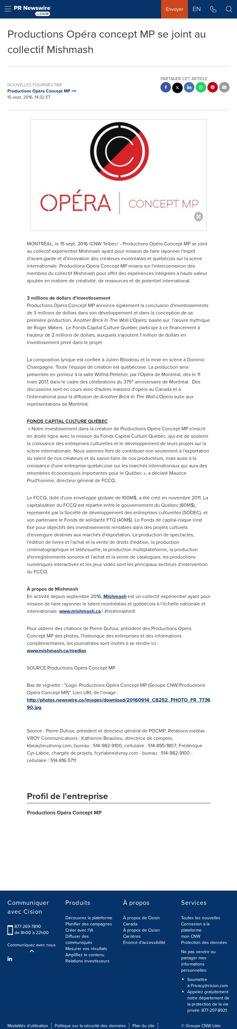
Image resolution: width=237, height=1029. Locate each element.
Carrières (132, 936)
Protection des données (204, 942)
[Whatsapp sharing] (201, 88)
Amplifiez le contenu (84, 955)
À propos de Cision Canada (141, 921)
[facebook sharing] (165, 88)
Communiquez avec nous (31, 945)
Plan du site (143, 1026)
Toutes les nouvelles (200, 918)
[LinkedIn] (10, 959)
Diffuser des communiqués (78, 939)
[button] (118, 169)
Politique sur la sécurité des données (90, 1026)
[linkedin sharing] (189, 88)
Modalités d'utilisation (27, 1026)
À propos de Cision (141, 930)
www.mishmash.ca (80, 611)
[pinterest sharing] (212, 88)
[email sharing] (224, 88)
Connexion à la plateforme (195, 927)
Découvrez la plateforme (88, 918)
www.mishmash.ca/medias (56, 650)
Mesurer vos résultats (86, 948)
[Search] (229, 9)
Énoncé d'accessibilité (144, 942)
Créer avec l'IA (79, 930)
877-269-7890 (28, 926)
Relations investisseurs (87, 961)
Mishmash (115, 596)
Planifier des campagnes (88, 924)
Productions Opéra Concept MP (64, 813)
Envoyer (174, 9)
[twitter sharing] (177, 89)
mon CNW (190, 936)
